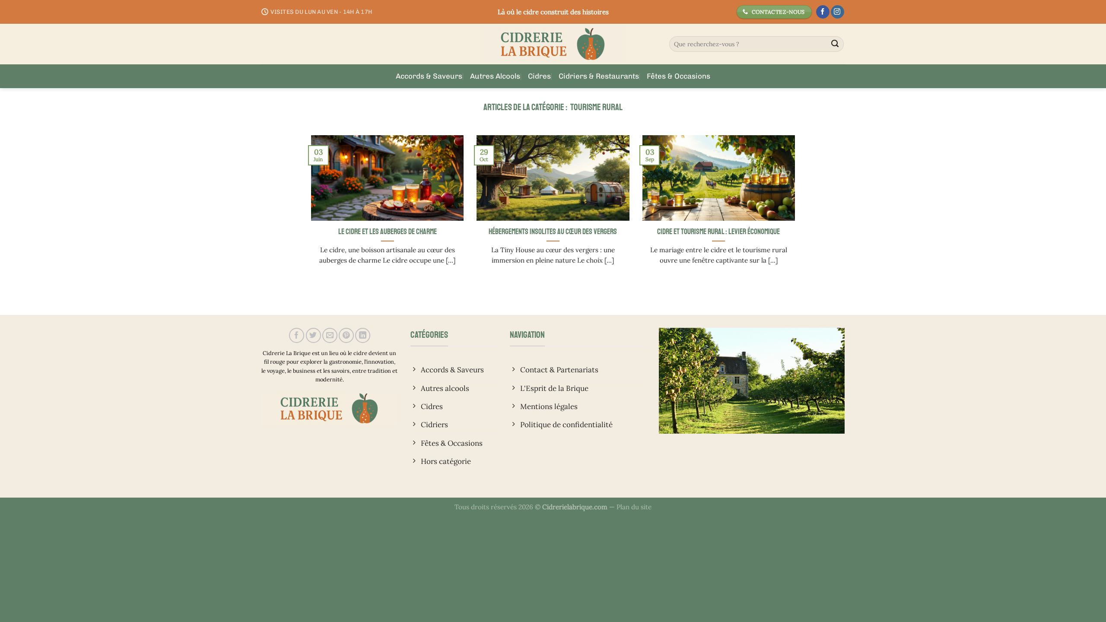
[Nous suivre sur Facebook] (823, 12)
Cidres (539, 76)
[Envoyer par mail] (329, 335)
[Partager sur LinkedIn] (362, 335)
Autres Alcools (495, 76)
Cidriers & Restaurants (599, 76)
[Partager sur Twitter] (313, 335)
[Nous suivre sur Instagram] (837, 12)
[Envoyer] (835, 44)
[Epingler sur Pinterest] (346, 335)
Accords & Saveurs (429, 76)
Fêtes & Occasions (678, 76)
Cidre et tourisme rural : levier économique (718, 231)
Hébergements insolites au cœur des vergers (553, 231)
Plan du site (634, 507)
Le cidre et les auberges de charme (387, 231)
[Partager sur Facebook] (296, 335)
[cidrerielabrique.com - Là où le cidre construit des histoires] (553, 44)
